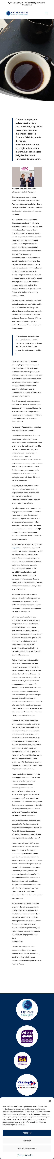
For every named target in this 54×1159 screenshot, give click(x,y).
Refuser (27, 1141)
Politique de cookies (25, 1155)
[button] (49, 1101)
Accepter (27, 1133)
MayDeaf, (15, 548)
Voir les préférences (27, 1149)
